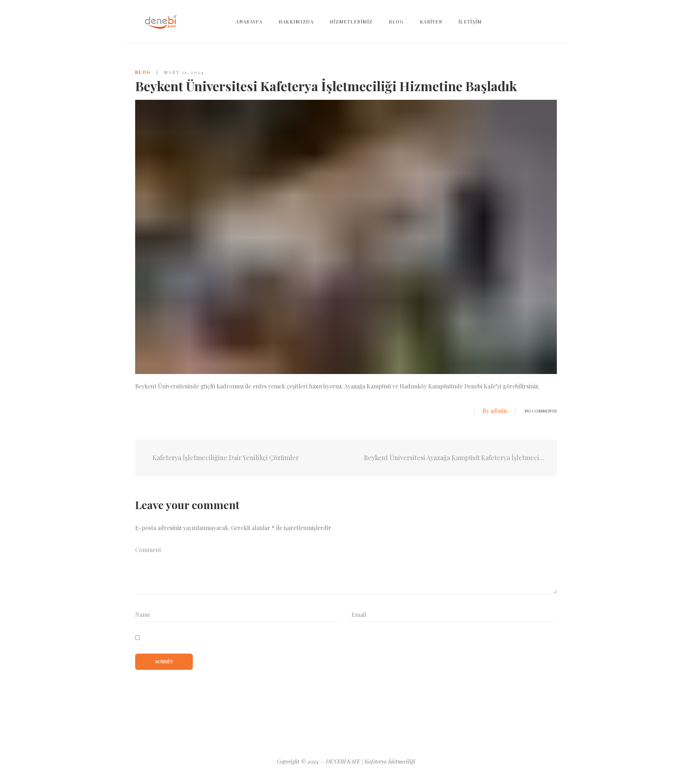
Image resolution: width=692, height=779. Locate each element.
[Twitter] (451, 411)
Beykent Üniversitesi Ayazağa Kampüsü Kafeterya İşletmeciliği (455, 458)
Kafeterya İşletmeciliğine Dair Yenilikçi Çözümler (225, 458)
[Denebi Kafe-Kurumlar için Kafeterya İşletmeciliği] (161, 21)
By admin (495, 410)
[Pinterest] (333, 729)
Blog (143, 72)
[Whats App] (464, 411)
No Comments (540, 411)
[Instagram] (360, 729)
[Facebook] (438, 411)
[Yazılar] (346, 458)
